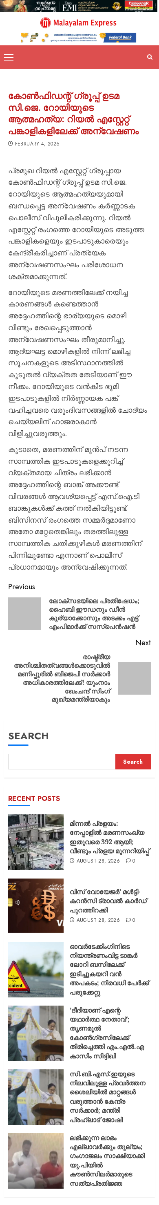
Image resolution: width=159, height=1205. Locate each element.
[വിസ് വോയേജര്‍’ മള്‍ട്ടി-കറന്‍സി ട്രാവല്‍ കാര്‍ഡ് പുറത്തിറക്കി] (36, 906)
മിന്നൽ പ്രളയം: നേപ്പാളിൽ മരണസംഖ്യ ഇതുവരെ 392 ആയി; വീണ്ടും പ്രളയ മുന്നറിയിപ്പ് (109, 837)
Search (28, 736)
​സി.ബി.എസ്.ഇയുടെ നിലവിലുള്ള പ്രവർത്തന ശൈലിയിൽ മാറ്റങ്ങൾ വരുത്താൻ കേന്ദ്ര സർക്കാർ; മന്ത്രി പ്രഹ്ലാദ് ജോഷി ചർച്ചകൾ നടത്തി (108, 1101)
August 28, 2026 (98, 861)
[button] (8, 57)
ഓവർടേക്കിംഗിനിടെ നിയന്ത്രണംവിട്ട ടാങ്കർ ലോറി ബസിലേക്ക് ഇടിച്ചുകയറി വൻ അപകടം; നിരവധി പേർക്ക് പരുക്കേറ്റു (109, 969)
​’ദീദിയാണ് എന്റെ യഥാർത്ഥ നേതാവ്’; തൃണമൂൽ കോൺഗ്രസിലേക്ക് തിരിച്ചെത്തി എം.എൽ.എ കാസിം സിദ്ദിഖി (107, 1033)
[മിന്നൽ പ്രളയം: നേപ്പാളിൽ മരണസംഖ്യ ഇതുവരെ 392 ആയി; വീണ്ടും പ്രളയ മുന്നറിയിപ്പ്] (36, 842)
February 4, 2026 (37, 144)
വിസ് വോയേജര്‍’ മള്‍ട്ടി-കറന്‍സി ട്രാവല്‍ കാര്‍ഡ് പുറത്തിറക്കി (108, 900)
